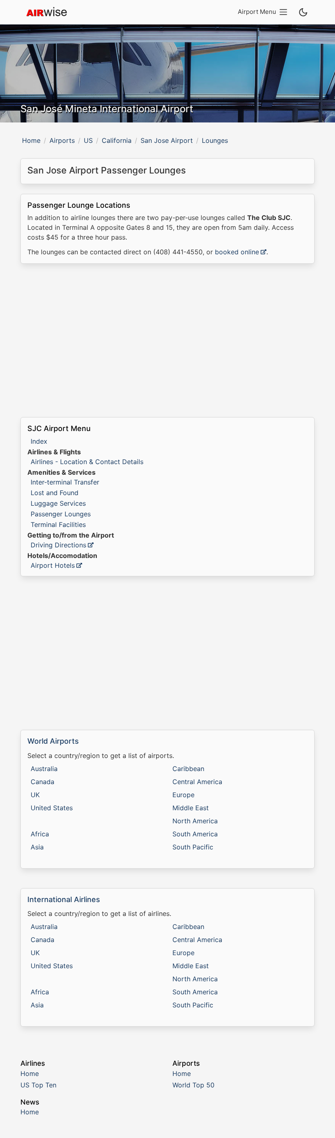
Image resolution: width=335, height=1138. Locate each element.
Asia (37, 847)
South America (195, 834)
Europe (183, 795)
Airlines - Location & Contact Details (87, 462)
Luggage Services (58, 503)
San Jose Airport (167, 140)
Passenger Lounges (61, 514)
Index (39, 441)
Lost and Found (54, 493)
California (117, 140)
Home (31, 140)
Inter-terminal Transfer (65, 482)
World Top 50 (193, 1085)
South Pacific (192, 847)
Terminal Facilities (58, 524)
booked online (237, 252)
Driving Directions (58, 545)
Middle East (190, 808)
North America (195, 821)
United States (52, 808)
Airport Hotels (53, 565)
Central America (197, 782)
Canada (42, 782)
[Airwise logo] (46, 12)
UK (35, 795)
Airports (62, 140)
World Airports (53, 741)
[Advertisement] (167, 340)
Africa (40, 834)
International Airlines (63, 899)
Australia (44, 769)
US (88, 140)
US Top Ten (38, 1085)
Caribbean (188, 769)
